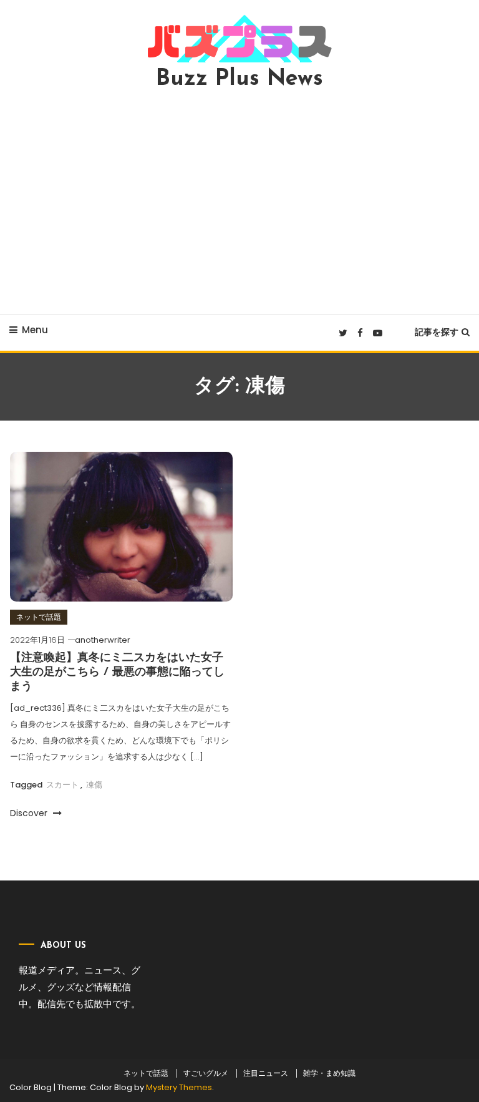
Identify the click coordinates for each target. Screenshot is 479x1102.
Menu (35, 329)
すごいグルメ (205, 1073)
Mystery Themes (179, 1087)
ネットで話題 (38, 617)
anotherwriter (102, 640)
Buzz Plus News (239, 79)
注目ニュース (265, 1073)
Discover (30, 813)
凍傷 (94, 785)
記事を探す (436, 332)
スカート (62, 785)
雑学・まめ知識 (329, 1073)
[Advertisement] (239, 202)
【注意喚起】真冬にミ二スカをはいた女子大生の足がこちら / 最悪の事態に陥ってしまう (117, 673)
